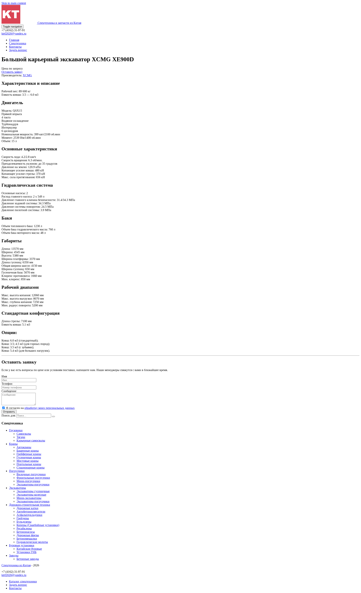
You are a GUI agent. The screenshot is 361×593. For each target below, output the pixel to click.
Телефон (7, 383)
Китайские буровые (29, 548)
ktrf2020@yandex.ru (14, 33)
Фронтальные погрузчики (33, 477)
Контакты (15, 46)
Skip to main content (14, 3)
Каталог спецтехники (23, 581)
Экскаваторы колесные (31, 494)
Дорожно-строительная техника (29, 504)
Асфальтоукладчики (29, 515)
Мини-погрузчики (28, 481)
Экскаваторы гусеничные (33, 491)
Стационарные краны (31, 467)
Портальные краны (29, 464)
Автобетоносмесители (31, 511)
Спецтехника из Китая (16, 565)
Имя (4, 376)
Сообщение (9, 391)
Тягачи (21, 437)
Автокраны (24, 447)
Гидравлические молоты (32, 542)
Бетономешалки (27, 538)
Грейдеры (23, 518)
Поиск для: (9, 415)
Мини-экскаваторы (29, 498)
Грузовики (16, 430)
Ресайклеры (24, 528)
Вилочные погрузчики (31, 474)
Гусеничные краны (29, 457)
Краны (13, 443)
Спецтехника (17, 43)
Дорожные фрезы (28, 535)
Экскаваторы (17, 487)
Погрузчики (17, 471)
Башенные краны (28, 450)
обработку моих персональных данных (49, 408)
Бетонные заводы (28, 558)
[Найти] (53, 416)
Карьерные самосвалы (31, 440)
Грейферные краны (29, 454)
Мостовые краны (28, 460)
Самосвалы (24, 433)
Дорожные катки (27, 508)
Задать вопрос (18, 50)
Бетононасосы (26, 531)
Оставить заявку (12, 71)
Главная (14, 40)
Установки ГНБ (26, 552)
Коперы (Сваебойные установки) (38, 525)
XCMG (27, 75)
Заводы (13, 555)
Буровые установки (21, 545)
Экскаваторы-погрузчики (33, 484)
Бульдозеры (24, 521)
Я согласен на (40, 408)
